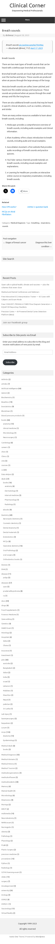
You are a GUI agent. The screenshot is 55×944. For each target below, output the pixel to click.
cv (2, 470)
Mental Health (7, 791)
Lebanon (6, 686)
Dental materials (9, 532)
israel (5, 681)
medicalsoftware (8, 777)
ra (4, 596)
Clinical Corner (27, 5)
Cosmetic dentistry (10, 523)
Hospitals (5, 637)
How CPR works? (9, 207)
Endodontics (8, 537)
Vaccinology (6, 909)
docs (3, 601)
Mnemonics (6, 800)
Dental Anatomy (9, 528)
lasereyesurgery (7, 718)
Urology (4, 895)
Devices (4, 565)
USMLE (4, 899)
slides (3, 877)
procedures (6, 859)
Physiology (5, 841)
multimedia (6, 813)
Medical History (7, 764)
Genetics (4, 624)
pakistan (6, 704)
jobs (3, 660)
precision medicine (9, 854)
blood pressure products (11, 415)
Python (4, 863)
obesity (4, 832)
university (5, 890)
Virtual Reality (7, 913)
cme (3, 461)
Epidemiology (8, 740)
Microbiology (8, 433)
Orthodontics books (11, 559)
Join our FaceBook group (15, 322)
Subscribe (10, 362)
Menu (27, 20)
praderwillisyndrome (11, 591)
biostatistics (6, 406)
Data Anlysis (6, 474)
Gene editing (6, 619)
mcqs (3, 732)
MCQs (5, 541)
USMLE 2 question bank (37, 207)
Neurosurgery (8, 437)
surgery (4, 881)
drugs (3, 605)
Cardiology (5, 443)
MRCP (3, 809)
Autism (4, 393)
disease (4, 574)
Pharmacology (10, 500)
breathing (35, 223)
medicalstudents (8, 782)
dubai (5, 641)
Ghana (5, 645)
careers (4, 447)
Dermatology (10, 491)
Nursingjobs (6, 827)
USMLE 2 (4, 904)
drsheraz (10, 35)
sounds (5, 226)
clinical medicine (9, 428)
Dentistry (5, 515)
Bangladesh (8, 668)
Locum (4, 728)
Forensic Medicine (8, 614)
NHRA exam (6, 823)
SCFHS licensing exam (10, 872)
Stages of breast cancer (14, 242)
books (3, 420)
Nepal (5, 700)
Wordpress (40, 937)
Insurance (5, 651)
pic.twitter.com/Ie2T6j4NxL (31, 45)
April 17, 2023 (36, 48)
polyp (5, 577)
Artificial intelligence (9, 388)
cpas (5, 587)
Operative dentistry (11, 546)
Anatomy (6, 736)
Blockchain (5, 411)
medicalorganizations (10, 773)
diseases (4, 583)
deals (3, 479)
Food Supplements (9, 610)
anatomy (6, 424)
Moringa (4, 804)
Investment (5, 655)
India (5, 677)
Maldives (6, 691)
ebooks (6, 510)
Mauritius (7, 695)
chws (3, 452)
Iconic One (14, 937)
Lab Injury (5, 714)
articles (4, 384)
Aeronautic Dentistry (11, 519)
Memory (4, 786)
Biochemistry (6, 397)
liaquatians (5, 723)
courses (4, 465)
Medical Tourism (8, 768)
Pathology (5, 836)
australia (6, 663)
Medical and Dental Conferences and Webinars (20, 292)
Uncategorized (7, 886)
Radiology (9, 504)
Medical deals (7, 746)
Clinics (3, 456)
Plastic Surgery (7, 850)
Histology (5, 633)
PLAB (3, 845)
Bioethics (5, 402)
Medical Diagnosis (18, 223)
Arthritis (4, 379)
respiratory (45, 223)
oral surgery (8, 555)
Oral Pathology (9, 550)
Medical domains (8, 759)
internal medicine (12, 495)
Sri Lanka (6, 709)
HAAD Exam (6, 628)
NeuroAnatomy (7, 818)
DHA (3, 569)
